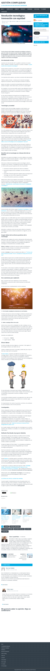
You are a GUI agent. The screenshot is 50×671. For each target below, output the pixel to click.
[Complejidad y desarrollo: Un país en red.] (27, 512)
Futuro (6, 526)
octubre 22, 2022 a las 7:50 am (11, 569)
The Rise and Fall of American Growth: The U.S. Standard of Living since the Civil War (16, 254)
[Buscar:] (41, 38)
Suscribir (37, 33)
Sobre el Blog (10, 9)
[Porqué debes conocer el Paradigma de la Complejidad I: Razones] (16, 512)
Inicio (2, 9)
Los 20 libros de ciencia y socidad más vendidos (12, 478)
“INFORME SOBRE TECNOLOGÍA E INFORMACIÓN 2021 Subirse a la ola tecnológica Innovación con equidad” (15, 467)
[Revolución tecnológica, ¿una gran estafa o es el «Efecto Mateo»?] (6, 512)
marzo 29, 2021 (6, 21)
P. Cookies (43, 9)
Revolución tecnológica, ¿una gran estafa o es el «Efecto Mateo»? (5, 517)
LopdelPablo (13, 21)
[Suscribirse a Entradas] (34, 20)
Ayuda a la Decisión (22, 21)
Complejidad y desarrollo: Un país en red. (27, 516)
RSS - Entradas (39, 20)
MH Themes (33, 669)
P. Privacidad (4, 11)
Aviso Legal (36, 9)
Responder (4, 584)
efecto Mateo (5, 353)
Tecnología (5, 531)
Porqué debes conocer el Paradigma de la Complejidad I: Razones (16, 517)
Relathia (6, 458)
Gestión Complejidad (15, 526)
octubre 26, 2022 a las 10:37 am (12, 590)
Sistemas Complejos (19, 529)
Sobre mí (17, 9)
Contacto (23, 9)
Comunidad (29, 9)
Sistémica (28, 529)
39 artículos (22, 536)
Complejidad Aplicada (5, 646)
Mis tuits (35, 45)
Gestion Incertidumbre (7, 529)
